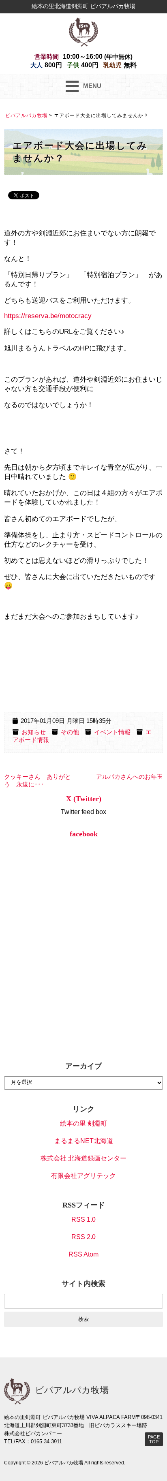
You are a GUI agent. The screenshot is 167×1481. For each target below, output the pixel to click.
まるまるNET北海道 (83, 1140)
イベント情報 (112, 732)
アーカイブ (83, 1066)
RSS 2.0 (83, 1236)
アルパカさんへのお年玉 (129, 777)
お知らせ (33, 732)
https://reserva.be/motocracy (48, 316)
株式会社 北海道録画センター (83, 1158)
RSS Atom (83, 1254)
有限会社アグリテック (83, 1175)
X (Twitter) (83, 799)
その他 (70, 732)
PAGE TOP (154, 1439)
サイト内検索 (83, 1284)
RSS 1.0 (83, 1219)
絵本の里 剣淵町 (83, 1123)
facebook (84, 834)
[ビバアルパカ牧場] (83, 31)
